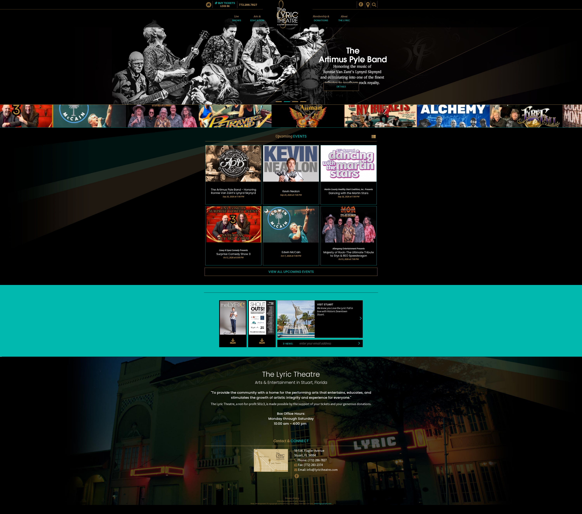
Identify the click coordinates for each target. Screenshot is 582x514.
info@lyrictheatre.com (322, 470)
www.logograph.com (322, 503)
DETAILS (341, 86)
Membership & (321, 18)
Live (236, 18)
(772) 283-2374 (313, 465)
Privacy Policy (292, 498)
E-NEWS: (288, 343)
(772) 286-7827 (317, 460)
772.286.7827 (248, 5)
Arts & (257, 18)
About (344, 18)
